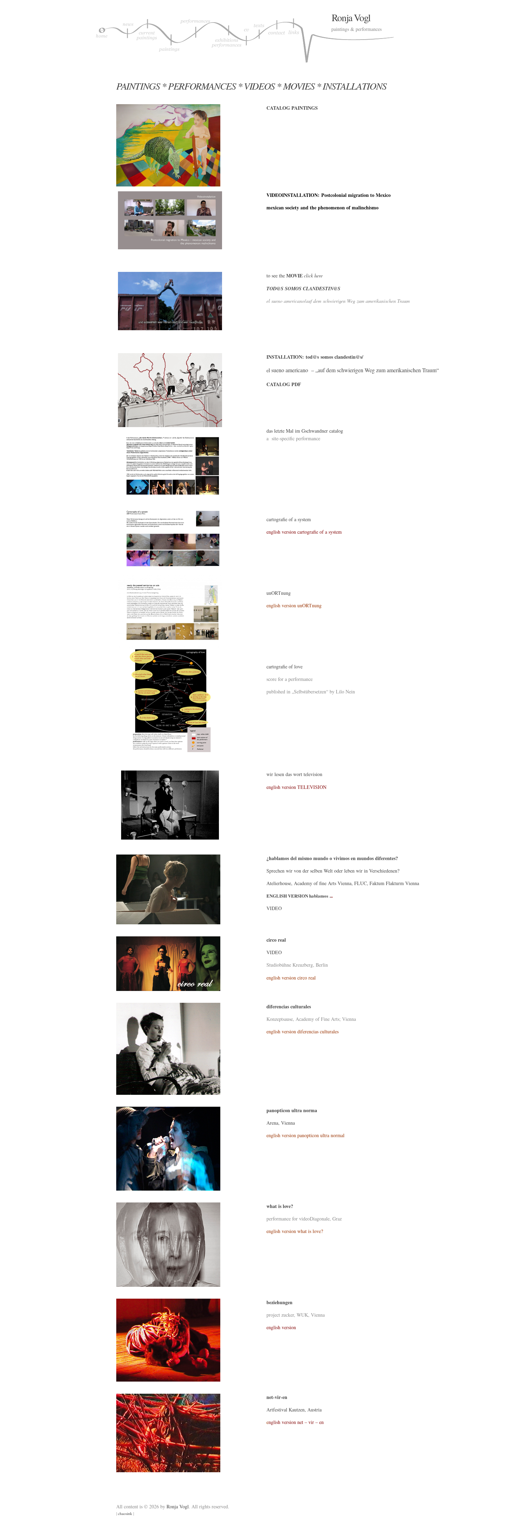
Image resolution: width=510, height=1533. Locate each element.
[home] (102, 37)
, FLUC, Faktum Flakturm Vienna (385, 883)
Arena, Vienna (280, 1122)
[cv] (248, 37)
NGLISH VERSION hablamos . (300, 895)
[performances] (195, 37)
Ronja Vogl (351, 17)
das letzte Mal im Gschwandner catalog (304, 430)
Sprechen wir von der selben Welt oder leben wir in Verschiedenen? (332, 870)
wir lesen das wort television (294, 774)
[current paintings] (146, 37)
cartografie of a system (288, 519)
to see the (285, 275)
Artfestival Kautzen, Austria (294, 1409)
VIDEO (274, 908)
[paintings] (169, 37)
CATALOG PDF (283, 384)
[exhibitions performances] (227, 37)
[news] (127, 37)
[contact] (277, 37)
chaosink (125, 1513)
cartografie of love (284, 666)
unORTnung (278, 593)
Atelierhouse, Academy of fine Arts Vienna (308, 883)
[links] (294, 37)
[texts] (260, 37)
